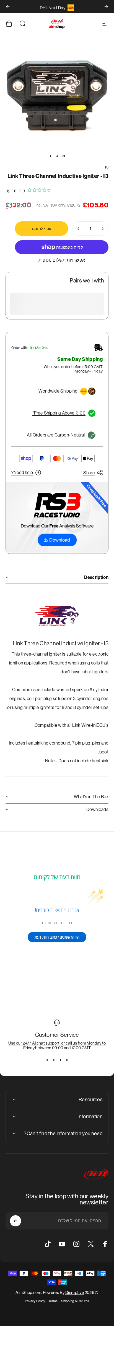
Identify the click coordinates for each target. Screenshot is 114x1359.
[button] (57, 577)
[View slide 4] (47, 1060)
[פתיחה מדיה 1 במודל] (57, 96)
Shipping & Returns (75, 1301)
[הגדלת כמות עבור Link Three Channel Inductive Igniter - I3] (78, 228)
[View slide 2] (60, 1060)
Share (89, 472)
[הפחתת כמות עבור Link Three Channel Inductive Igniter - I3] (102, 228)
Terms (53, 1301)
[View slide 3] (53, 1060)
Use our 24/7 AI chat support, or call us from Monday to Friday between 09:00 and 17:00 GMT (57, 1045)
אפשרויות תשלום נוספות (61, 260)
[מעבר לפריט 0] (63, 156)
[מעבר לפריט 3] (50, 156)
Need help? (22, 472)
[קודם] (106, 6)
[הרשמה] (15, 1220)
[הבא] (8, 6)
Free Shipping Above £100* (59, 413)
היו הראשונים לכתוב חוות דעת (57, 937)
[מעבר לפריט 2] (57, 156)
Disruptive (74, 1292)
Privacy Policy (35, 1301)
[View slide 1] (67, 1060)
